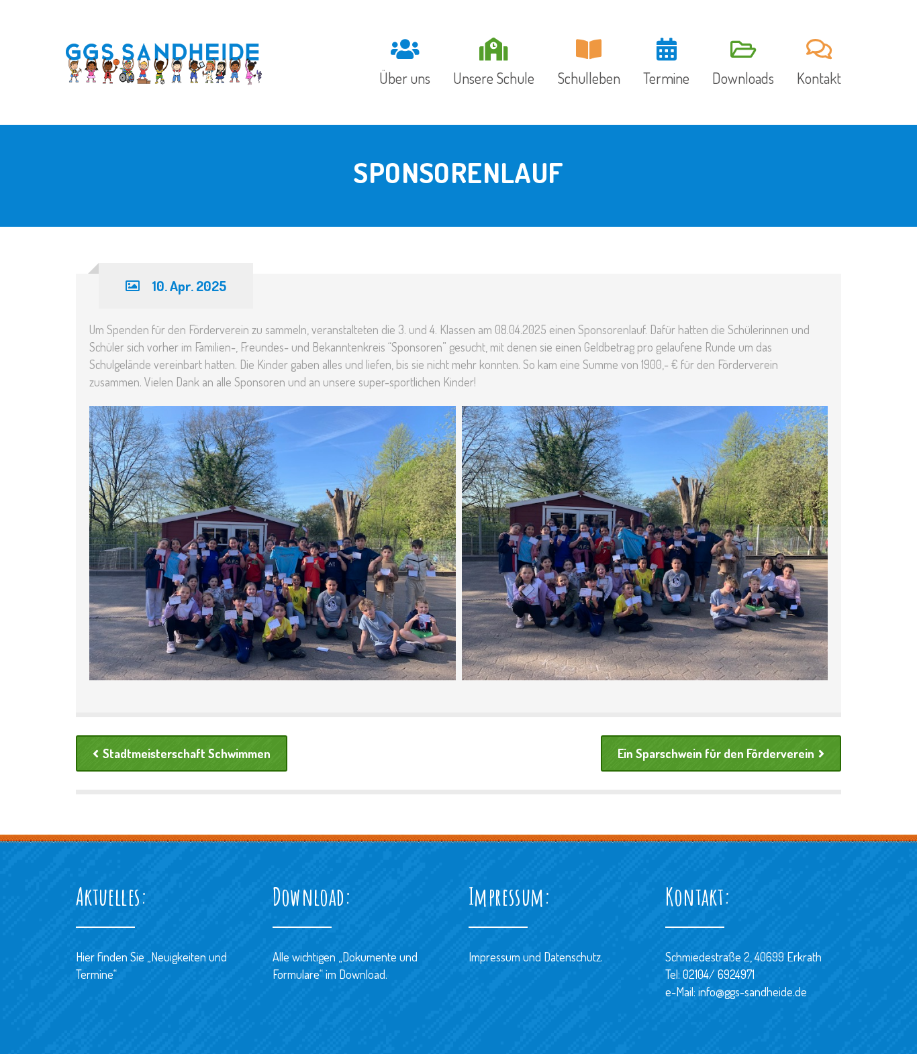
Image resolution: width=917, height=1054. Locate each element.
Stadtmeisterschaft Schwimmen (187, 753)
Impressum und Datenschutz (535, 956)
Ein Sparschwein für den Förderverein (716, 753)
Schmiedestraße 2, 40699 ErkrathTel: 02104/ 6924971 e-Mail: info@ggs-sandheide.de (743, 974)
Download (362, 974)
